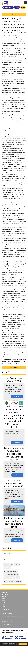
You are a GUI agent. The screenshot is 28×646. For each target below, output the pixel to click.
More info (15, 644)
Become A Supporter (8, 7)
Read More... (17, 396)
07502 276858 (7, 624)
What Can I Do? (5, 594)
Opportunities (5, 600)
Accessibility (4, 606)
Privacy (3, 604)
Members (4, 596)
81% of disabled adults (8, 50)
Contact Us (4, 592)
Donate (23, 7)
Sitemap (3, 602)
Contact (17, 7)
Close (23, 643)
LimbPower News (8, 553)
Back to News (14, 367)
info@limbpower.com (9, 621)
